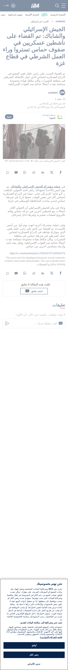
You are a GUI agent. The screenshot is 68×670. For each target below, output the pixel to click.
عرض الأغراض (34, 664)
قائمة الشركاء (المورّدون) (51, 637)
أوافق (34, 645)
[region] (34, 624)
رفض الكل (33, 655)
